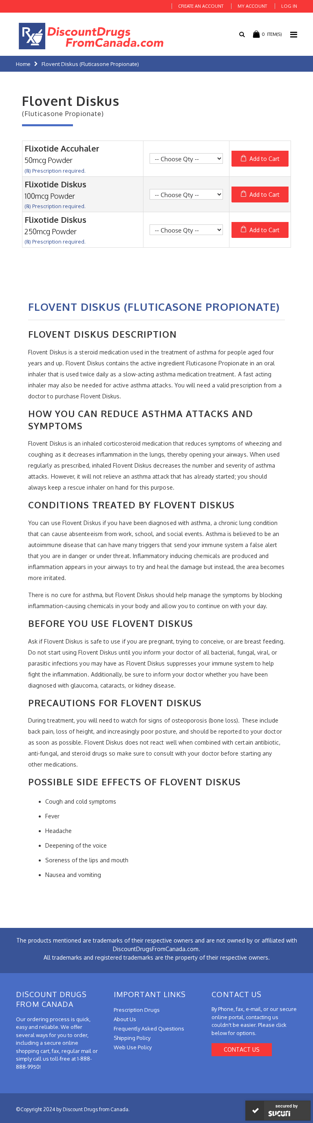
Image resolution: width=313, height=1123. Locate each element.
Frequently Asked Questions (149, 1028)
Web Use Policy (133, 1047)
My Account (252, 6)
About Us (125, 1019)
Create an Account (200, 6)
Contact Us (242, 1049)
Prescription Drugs (137, 1010)
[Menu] (293, 34)
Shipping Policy (132, 1038)
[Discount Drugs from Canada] (91, 36)
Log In (289, 6)
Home (23, 64)
